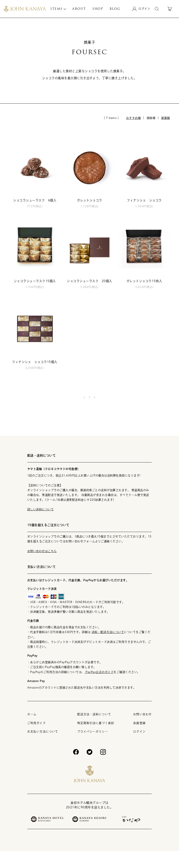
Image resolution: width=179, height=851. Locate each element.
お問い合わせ (142, 714)
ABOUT (79, 8)
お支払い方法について (42, 731)
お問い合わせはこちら (42, 551)
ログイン (139, 731)
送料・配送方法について (108, 632)
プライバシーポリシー (92, 731)
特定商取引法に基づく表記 (95, 723)
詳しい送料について (40, 509)
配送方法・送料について (94, 714)
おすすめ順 (133, 118)
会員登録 (139, 723)
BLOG (115, 8)
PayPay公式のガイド (99, 672)
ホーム (31, 714)
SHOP (97, 8)
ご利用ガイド (36, 723)
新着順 (165, 118)
